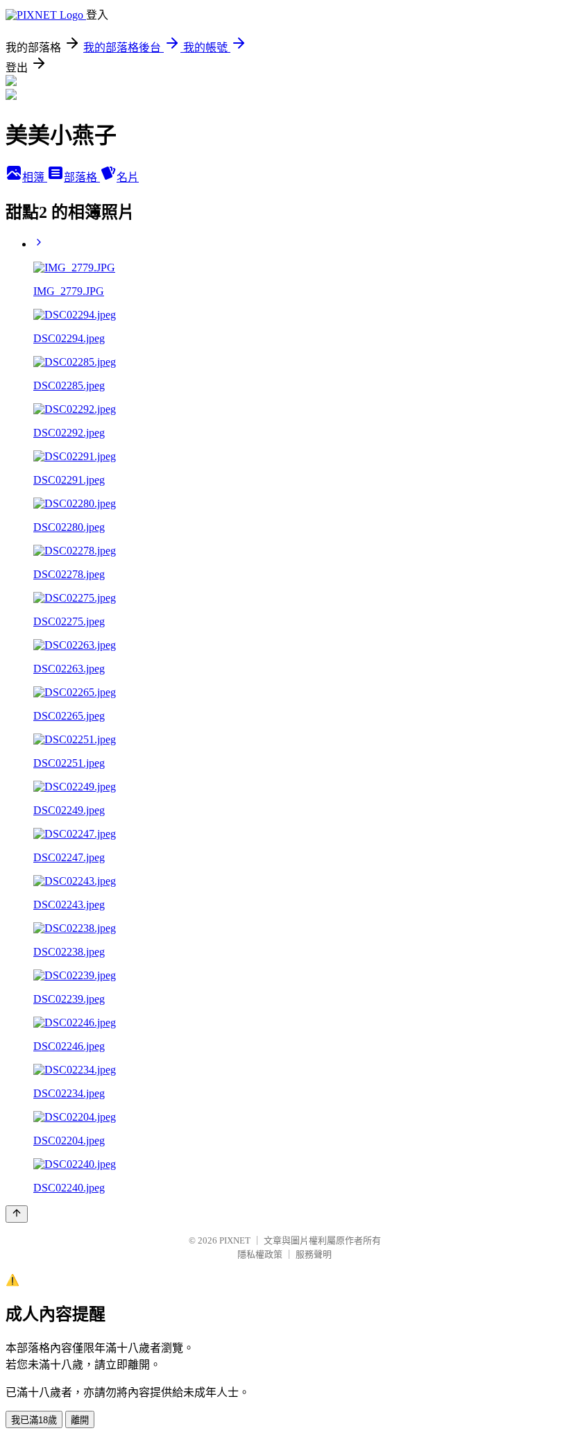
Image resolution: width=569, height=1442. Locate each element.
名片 (128, 177)
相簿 (34, 177)
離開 (80, 1420)
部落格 (82, 177)
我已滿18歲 (34, 1420)
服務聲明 (314, 1254)
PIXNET (234, 1240)
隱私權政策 (259, 1254)
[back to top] (17, 1214)
